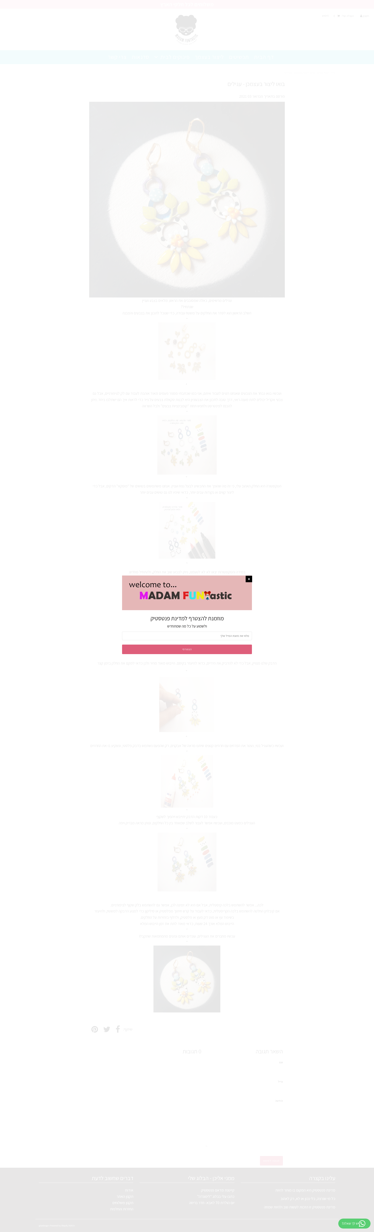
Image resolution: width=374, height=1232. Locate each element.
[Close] (249, 579)
